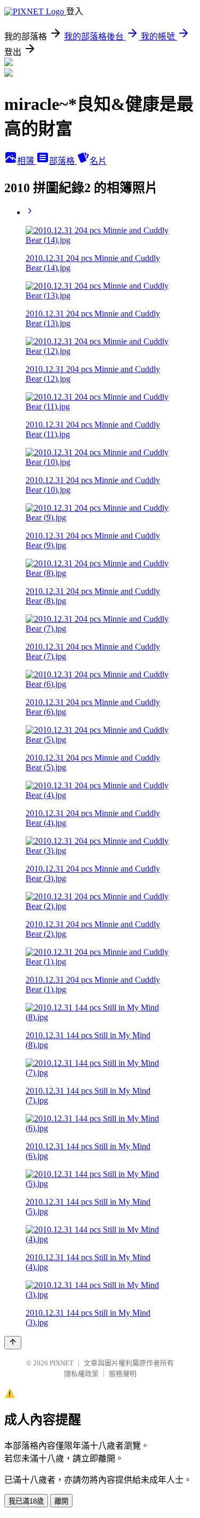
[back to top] (12, 1342)
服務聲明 (123, 1374)
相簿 (26, 160)
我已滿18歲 (26, 1501)
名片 (98, 160)
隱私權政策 (81, 1374)
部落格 (63, 160)
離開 (61, 1501)
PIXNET (62, 1363)
